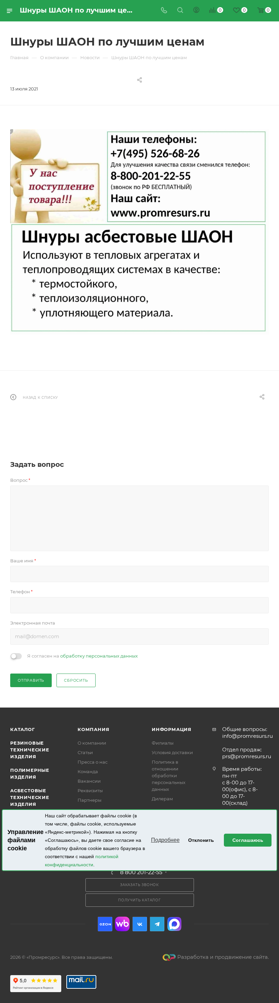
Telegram (157, 924)
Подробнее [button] (165, 840)
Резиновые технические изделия (29, 749)
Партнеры (89, 800)
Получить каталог (139, 900)
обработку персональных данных (99, 656)
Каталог (22, 729)
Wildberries (122, 924)
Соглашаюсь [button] (247, 840)
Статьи (85, 752)
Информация (172, 729)
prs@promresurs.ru (246, 756)
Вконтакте (139, 924)
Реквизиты (90, 790)
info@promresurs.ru (247, 736)
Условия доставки (172, 752)
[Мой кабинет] (196, 10)
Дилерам (162, 798)
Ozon (105, 924)
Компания (93, 729)
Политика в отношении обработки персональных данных (168, 775)
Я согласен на (82, 656)
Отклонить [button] (201, 840)
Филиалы (163, 743)
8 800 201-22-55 (141, 872)
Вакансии (89, 781)
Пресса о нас (93, 762)
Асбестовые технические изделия (29, 797)
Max (174, 924)
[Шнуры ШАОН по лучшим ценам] (139, 232)
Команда (88, 771)
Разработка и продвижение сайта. (223, 957)
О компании (92, 743)
